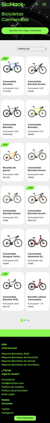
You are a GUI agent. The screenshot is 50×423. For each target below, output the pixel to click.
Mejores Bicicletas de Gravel (18, 361)
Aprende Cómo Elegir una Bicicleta (25, 30)
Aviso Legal (8, 394)
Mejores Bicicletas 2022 (15, 354)
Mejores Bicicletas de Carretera (20, 365)
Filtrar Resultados (25, 418)
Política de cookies (12, 387)
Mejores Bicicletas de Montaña (19, 357)
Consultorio (8, 380)
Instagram (7, 413)
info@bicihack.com (12, 383)
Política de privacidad (14, 391)
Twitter (5, 409)
